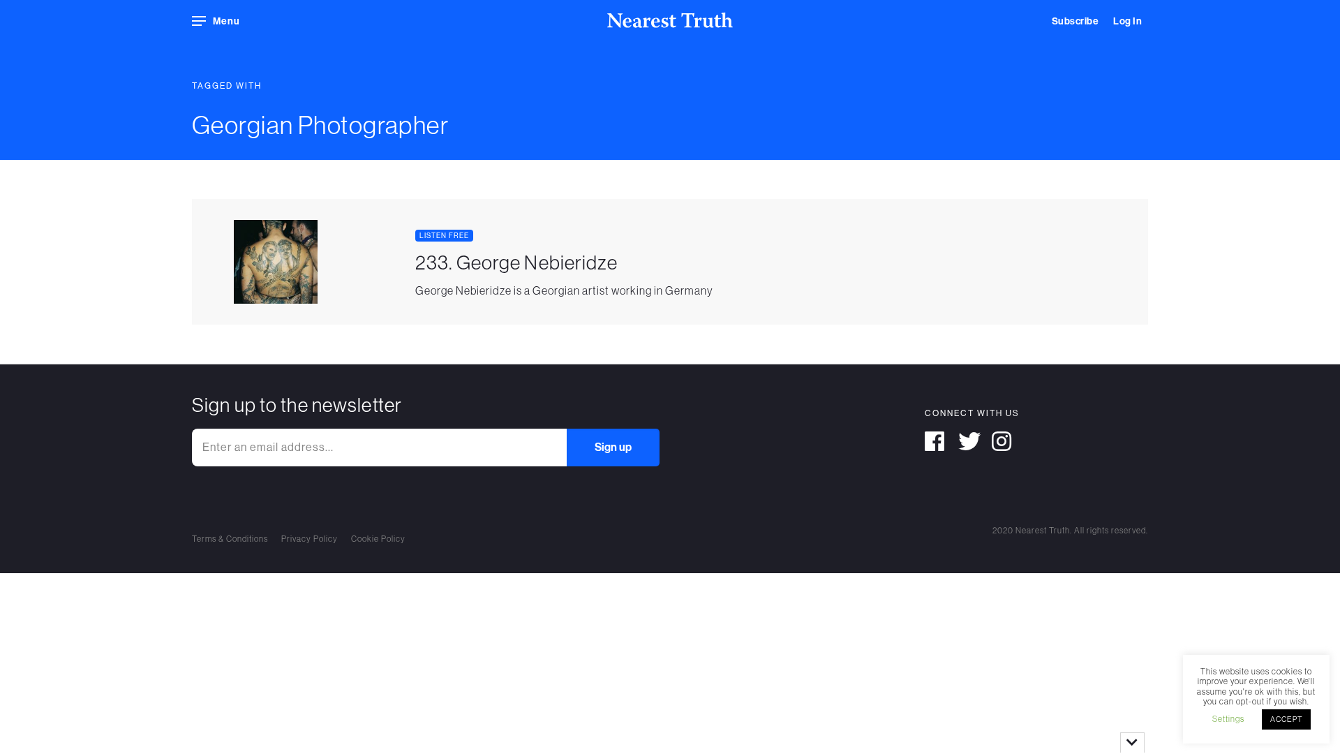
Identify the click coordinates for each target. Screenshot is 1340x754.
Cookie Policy (378, 539)
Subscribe (1075, 21)
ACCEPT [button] (1286, 719)
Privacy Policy (309, 539)
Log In (1127, 21)
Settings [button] (1228, 718)
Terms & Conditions (230, 539)
